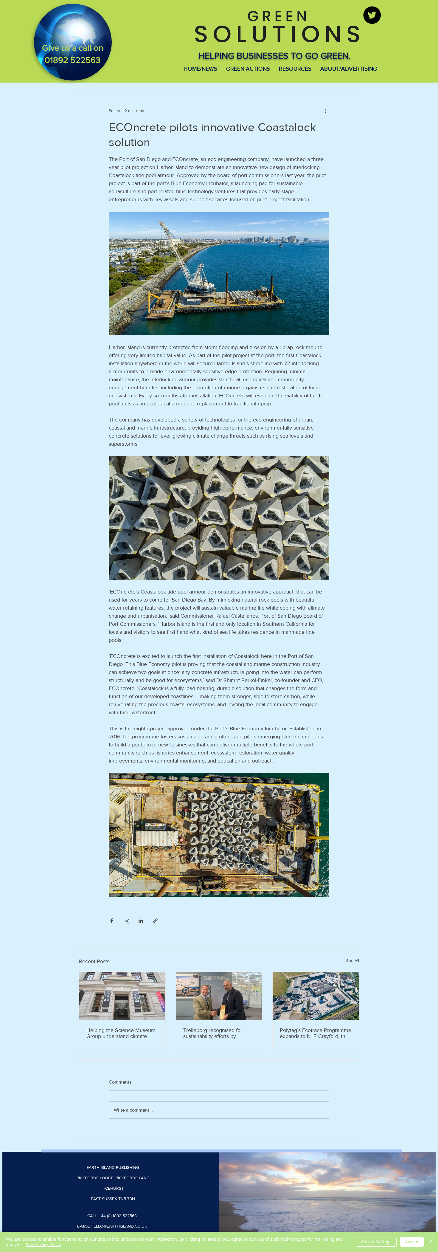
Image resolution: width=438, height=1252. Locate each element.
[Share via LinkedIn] (141, 920)
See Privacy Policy (43, 1244)
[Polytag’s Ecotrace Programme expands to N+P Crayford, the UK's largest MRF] (316, 996)
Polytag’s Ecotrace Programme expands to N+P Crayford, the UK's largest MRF (315, 1033)
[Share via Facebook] (111, 920)
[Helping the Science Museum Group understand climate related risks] (122, 996)
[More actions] (325, 110)
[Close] (430, 1241)
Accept (412, 1242)
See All (352, 960)
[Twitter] (372, 15)
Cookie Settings (376, 1242)
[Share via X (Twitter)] (126, 920)
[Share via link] (155, 920)
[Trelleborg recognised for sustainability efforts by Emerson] (219, 996)
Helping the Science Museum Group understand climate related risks (121, 1033)
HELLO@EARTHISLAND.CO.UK (119, 1226)
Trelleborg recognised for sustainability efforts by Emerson (212, 1033)
